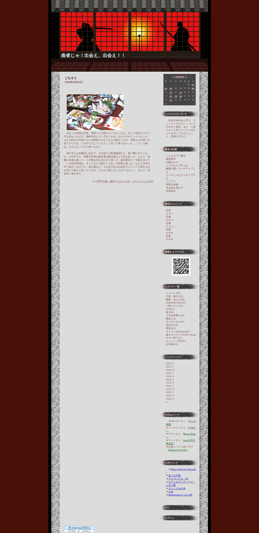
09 (193, 88)
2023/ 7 (170, 392)
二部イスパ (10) (174, 305)
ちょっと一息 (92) (175, 341)
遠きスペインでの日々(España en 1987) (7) (181, 336)
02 (193, 84)
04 (171, 88)
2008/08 (179, 76)
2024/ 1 (170, 385)
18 (171, 96)
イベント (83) (173, 293)
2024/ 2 (170, 382)
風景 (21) (171, 318)
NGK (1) (170, 309)
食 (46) (169, 312)
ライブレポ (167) (175, 321)
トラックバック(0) (142, 181)
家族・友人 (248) (175, 299)
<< (173, 76)
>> (185, 76)
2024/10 (170, 370)
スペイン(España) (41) (177, 331)
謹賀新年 (171, 158)
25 (171, 100)
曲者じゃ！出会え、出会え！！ (93, 55)
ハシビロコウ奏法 (176, 155)
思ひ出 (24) (172, 325)
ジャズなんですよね (177, 165)
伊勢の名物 (172, 184)
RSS (167, 507)
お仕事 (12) (172, 344)
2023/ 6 (170, 395)
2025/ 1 (170, 366)
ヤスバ (169, 213)
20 (180, 96)
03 (166, 88)
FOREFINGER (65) (176, 302)
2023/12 (170, 389)
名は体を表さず (174, 187)
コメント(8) (123, 181)
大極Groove (172, 162)
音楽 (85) (171, 328)
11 (171, 92)
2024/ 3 (170, 379)
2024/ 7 (170, 373)
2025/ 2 (170, 363)
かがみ (169, 232)
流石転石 (171, 190)
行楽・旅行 (109, 181)
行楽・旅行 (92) (174, 296)
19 (175, 96)
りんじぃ (171, 226)
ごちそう (71, 78)
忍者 (168, 210)
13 (180, 92)
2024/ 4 (170, 376)
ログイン (170, 518)
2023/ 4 (170, 398)
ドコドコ (171, 181)
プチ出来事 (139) (175, 315)
